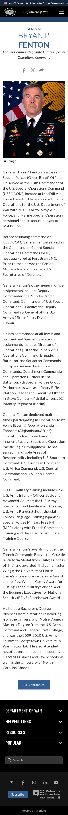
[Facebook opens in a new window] (22, 782)
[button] (61, 12)
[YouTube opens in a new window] (56, 782)
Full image (10, 161)
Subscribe (17, 794)
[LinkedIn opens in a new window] (45, 782)
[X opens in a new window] (11, 782)
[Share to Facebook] (24, 71)
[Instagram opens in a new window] (34, 782)
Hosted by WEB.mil (34, 810)
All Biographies (34, 685)
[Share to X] (33, 71)
